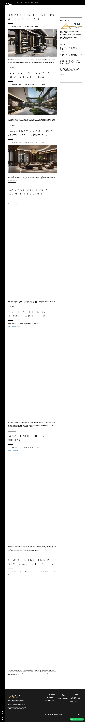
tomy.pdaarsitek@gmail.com (63, 698)
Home (18, 2)
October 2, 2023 (16, 323)
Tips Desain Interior (33, 26)
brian (44, 26)
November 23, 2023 (16, 26)
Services (27, 2)
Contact (36, 2)
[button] (77, 719)
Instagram (60, 699)
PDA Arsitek (30, 323)
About (22, 2)
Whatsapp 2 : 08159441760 (49, 702)
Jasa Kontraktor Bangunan (41, 571)
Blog (32, 2)
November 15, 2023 (16, 142)
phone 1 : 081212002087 (49, 697)
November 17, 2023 (16, 84)
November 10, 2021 (16, 571)
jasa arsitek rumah (30, 84)
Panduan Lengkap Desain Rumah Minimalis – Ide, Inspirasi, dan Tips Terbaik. (71, 55)
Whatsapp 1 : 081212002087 (50, 700)
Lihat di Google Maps (74, 701)
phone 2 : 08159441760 (49, 699)
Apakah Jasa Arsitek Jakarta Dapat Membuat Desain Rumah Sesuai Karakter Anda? (70, 48)
